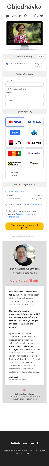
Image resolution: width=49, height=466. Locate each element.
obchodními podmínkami (31, 204)
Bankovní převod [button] (15, 174)
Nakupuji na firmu (18, 89)
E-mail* (8, 81)
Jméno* (8, 92)
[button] (14, 122)
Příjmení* (9, 100)
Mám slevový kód (16, 191)
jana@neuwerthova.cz (25, 450)
